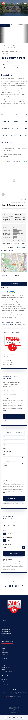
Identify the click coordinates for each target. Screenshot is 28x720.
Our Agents (11, 364)
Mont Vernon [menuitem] (4, 652)
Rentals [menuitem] (3, 638)
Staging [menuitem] (3, 669)
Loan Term (6, 522)
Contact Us (5, 364)
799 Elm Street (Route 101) (14, 693)
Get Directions (14, 283)
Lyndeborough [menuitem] (4, 654)
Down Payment (7, 537)
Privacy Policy (14, 712)
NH (12, 322)
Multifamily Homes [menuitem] (5, 631)
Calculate (14, 553)
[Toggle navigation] (25, 3)
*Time (4, 454)
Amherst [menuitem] (3, 650)
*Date (4, 448)
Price (4, 531)
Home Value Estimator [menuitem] (6, 671)
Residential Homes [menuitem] (5, 629)
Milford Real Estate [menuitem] (5, 627)
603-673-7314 (22, 3)
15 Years (14, 525)
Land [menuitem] (2, 635)
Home (2, 322)
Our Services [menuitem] (4, 662)
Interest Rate (7, 544)
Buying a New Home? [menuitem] (6, 665)
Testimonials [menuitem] (4, 681)
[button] (2, 33)
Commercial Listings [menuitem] (6, 633)
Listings (8, 322)
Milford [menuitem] (3, 648)
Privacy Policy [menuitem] (4, 684)
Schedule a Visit (19, 432)
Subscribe (14, 416)
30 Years (7, 525)
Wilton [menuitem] (3, 646)
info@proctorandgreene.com (15, 696)
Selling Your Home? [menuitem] (6, 667)
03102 (12, 324)
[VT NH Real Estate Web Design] (14, 709)
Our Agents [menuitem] (4, 679)
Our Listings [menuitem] (4, 625)
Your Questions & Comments (10, 461)
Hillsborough (18, 322)
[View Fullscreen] (3, 261)
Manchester (6, 324)
